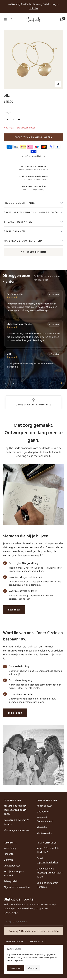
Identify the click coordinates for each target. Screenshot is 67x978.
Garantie (8, 859)
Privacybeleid (11, 881)
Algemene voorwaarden (17, 887)
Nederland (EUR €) (14, 941)
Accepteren (15, 968)
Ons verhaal (43, 811)
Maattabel (42, 827)
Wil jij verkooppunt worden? (14, 873)
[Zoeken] (11, 19)
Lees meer (14, 609)
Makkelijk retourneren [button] (34, 404)
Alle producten (44, 805)
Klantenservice (44, 833)
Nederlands (35, 941)
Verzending (10, 848)
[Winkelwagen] (61, 19)
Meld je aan (15, 712)
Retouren (9, 853)
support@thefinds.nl (47, 862)
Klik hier (33, 8)
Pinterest (42, 886)
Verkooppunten (12, 865)
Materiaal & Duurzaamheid (45, 819)
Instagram (52, 882)
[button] (33, 400)
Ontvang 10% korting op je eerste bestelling (33, 930)
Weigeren (32, 968)
